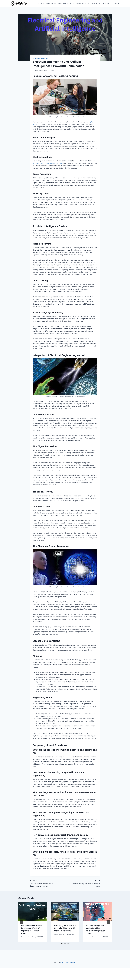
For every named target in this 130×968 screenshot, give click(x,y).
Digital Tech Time (60, 934)
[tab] (61, 943)
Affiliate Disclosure (82, 3)
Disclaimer (105, 3)
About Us (41, 3)
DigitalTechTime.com (67, 962)
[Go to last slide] (21, 922)
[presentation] (32, 911)
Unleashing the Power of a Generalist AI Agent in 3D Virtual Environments (65, 928)
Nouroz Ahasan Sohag (40, 70)
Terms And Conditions (66, 3)
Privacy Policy (51, 3)
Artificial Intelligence (40, 58)
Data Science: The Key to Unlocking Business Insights (84, 883)
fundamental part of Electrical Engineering (48, 163)
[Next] (108, 922)
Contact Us (115, 3)
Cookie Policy (95, 3)
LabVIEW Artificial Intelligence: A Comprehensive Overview (41, 883)
